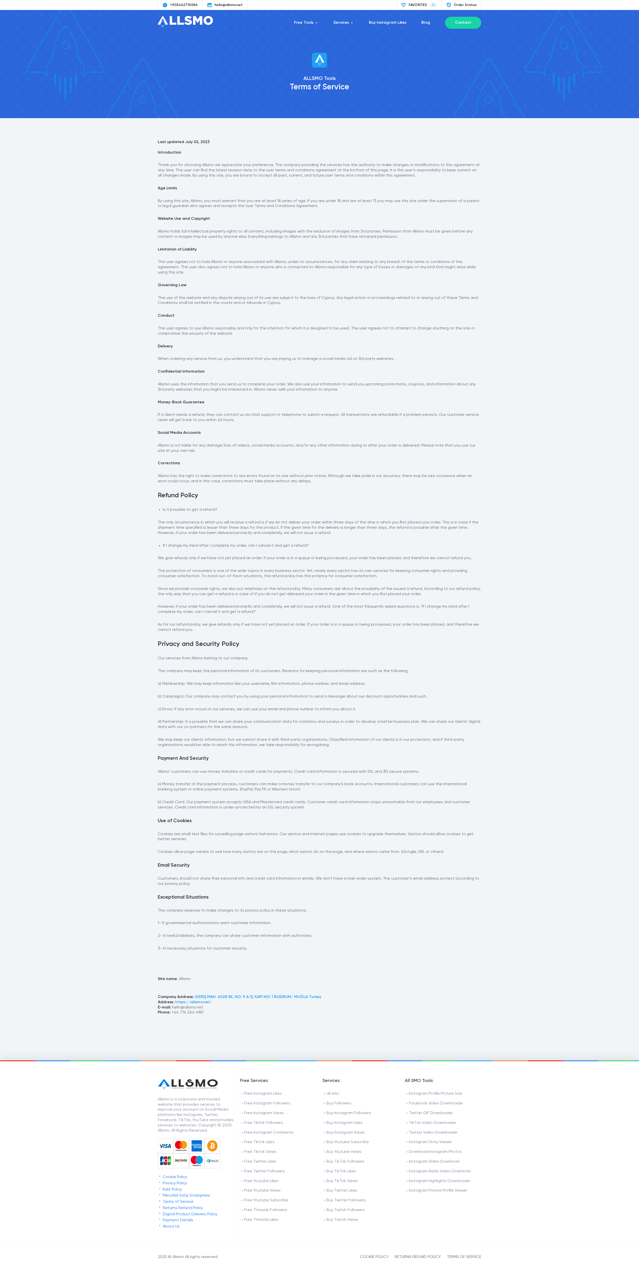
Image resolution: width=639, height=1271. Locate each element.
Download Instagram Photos (435, 1152)
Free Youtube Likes (261, 1181)
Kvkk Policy (172, 1190)
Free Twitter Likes (260, 1162)
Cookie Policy (174, 1177)
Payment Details (177, 1220)
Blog (425, 23)
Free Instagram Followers (267, 1103)
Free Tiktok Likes (259, 1142)
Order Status (465, 5)
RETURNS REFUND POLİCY (418, 1257)
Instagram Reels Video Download (440, 1171)
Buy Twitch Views (342, 1220)
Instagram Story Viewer (430, 1142)
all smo (332, 1094)
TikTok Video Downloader (432, 1123)
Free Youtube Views (262, 1191)
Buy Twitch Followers (345, 1210)
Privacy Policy (174, 1183)
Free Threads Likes (261, 1220)
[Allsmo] (188, 1089)
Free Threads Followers (265, 1210)
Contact (463, 23)
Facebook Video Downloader (436, 1103)
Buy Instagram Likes (387, 23)
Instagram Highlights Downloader (439, 1181)
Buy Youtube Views (343, 1152)
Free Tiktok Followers (263, 1123)
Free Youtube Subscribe (266, 1200)
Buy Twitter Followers (346, 1200)
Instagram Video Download (434, 1162)
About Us (171, 1227)
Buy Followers (338, 1103)
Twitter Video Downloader (433, 1133)
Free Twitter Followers (264, 1171)
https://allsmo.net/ (193, 1002)
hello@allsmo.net (228, 5)
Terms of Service (177, 1202)
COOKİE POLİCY (374, 1257)
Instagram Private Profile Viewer (438, 1191)
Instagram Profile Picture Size (435, 1094)
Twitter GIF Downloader (431, 1113)
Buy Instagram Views (345, 1133)
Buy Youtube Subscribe (347, 1142)
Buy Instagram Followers (348, 1113)
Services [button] (341, 23)
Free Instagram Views (264, 1113)
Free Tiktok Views (260, 1152)
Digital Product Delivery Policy (189, 1214)
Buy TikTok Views (342, 1181)
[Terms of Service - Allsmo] (188, 27)
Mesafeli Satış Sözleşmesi (186, 1196)
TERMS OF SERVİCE (464, 1257)
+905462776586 (184, 5)
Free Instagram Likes (263, 1094)
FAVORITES (421, 5)
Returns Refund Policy (182, 1208)
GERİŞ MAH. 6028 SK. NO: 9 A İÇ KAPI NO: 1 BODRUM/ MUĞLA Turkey (258, 997)
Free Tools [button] (304, 23)
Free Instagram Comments (269, 1133)
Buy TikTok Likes (341, 1171)
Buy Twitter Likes (341, 1191)
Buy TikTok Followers (345, 1162)
